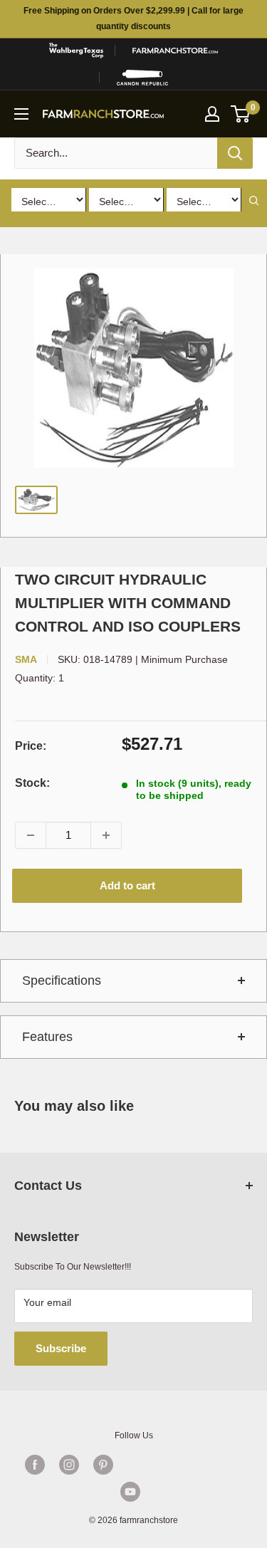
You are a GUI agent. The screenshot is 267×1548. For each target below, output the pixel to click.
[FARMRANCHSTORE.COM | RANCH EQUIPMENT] (175, 50)
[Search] (235, 153)
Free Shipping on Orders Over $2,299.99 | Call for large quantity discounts (133, 18)
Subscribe (61, 1348)
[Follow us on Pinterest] (103, 1465)
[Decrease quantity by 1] (31, 835)
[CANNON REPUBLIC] (142, 77)
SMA (26, 659)
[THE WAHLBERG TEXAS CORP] (76, 50)
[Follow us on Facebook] (35, 1465)
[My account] (212, 114)
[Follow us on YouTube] (130, 1492)
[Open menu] (21, 114)
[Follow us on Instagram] (69, 1465)
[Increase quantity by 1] (106, 835)
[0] (241, 113)
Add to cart (127, 885)
